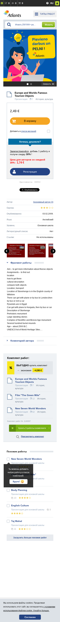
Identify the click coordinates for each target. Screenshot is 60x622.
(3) (43, 202)
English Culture (20, 505)
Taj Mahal (16, 521)
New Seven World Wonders (30, 408)
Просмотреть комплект (32, 436)
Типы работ (47, 14)
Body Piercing (19, 490)
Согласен (30, 617)
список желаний (28, 131)
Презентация (21, 99)
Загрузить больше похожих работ (30, 537)
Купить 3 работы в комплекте (32, 428)
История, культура (44, 99)
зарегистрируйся (19, 151)
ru (51, 3)
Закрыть (47, 84)
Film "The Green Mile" (27, 395)
